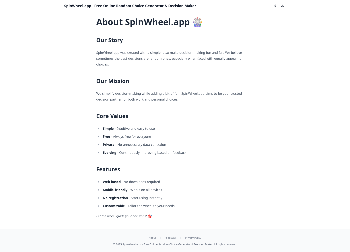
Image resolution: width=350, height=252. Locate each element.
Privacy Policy (193, 237)
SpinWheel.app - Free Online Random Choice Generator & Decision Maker (130, 5)
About (152, 237)
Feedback (170, 237)
